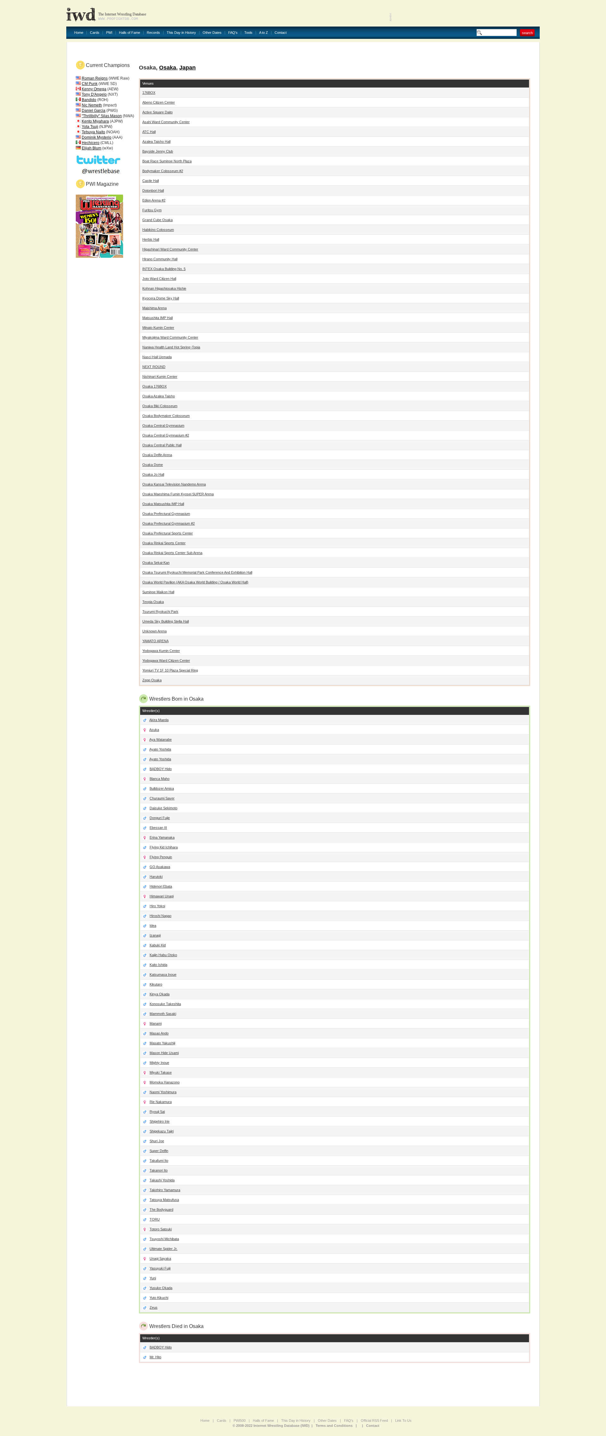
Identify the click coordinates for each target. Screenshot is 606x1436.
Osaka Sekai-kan (155, 562)
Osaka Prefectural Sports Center (167, 533)
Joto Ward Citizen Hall (159, 279)
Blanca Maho (159, 779)
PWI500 (240, 1420)
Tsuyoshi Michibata (164, 1239)
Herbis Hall (150, 239)
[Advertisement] (466, 12)
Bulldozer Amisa (162, 788)
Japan (187, 67)
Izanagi (155, 935)
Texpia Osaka (153, 602)
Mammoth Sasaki (163, 1014)
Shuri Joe (157, 1141)
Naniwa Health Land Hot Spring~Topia (171, 347)
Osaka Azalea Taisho (158, 396)
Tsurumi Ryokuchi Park (160, 611)
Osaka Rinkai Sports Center (164, 543)
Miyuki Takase (161, 1072)
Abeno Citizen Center (158, 102)
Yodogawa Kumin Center (161, 651)
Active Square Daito (157, 112)
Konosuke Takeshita (165, 1004)
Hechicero (90, 143)
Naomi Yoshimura (163, 1092)
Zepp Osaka (152, 680)
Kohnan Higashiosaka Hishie (164, 288)
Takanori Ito (159, 1170)
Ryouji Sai (157, 1111)
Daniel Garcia (93, 110)
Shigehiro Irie (159, 1121)
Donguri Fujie (160, 818)
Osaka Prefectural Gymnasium (166, 514)
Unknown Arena (154, 631)
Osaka (167, 67)
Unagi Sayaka (160, 1258)
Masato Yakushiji (162, 1043)
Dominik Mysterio (96, 137)
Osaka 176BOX (154, 386)
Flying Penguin (161, 857)
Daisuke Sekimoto (163, 808)
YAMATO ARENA (155, 641)
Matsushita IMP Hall (157, 318)
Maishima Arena (154, 308)
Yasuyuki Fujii (160, 1268)
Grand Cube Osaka (157, 220)
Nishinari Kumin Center (159, 376)
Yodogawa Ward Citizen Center (166, 660)
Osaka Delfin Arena (157, 455)
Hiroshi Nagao (160, 916)
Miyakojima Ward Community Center (170, 337)
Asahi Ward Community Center (166, 122)
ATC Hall (149, 132)
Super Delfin (159, 1151)
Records (153, 32)
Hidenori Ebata (161, 886)
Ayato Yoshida (160, 749)
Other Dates (212, 32)
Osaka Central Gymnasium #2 (165, 435)
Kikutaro (156, 984)
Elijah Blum (91, 148)
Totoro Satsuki (161, 1229)
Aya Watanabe (160, 739)
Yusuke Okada (161, 1288)
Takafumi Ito (159, 1160)
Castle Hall (150, 181)
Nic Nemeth (92, 105)
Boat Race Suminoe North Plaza (167, 161)
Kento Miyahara (95, 121)
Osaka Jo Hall (153, 474)
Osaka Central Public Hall (161, 445)
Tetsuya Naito (93, 132)
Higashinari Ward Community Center (170, 249)
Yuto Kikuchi (159, 1298)
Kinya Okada (159, 994)
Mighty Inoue (159, 1063)
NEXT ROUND (153, 367)
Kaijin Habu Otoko (163, 955)
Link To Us (403, 1420)
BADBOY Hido (161, 769)
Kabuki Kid (158, 945)
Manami (156, 1023)
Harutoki (156, 876)
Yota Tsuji (90, 126)
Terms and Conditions (334, 1425)
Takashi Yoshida (162, 1180)
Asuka (154, 730)
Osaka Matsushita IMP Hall (163, 504)
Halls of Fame (129, 32)
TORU (155, 1219)
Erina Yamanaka (162, 837)
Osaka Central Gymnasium (163, 425)
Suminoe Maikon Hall (158, 592)
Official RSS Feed (374, 1420)
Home (78, 32)
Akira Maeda (159, 720)
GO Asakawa (160, 867)
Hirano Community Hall (159, 259)
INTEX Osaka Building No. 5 (164, 269)
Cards (94, 32)
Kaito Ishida (158, 965)
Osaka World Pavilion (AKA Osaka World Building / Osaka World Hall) (195, 582)
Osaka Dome (152, 465)
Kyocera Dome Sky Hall (160, 298)
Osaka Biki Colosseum (159, 406)
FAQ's (233, 32)
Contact (281, 32)
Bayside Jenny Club (157, 151)
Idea (153, 925)
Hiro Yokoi (157, 906)
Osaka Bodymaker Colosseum (166, 416)
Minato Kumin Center (158, 327)
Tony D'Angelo (94, 94)
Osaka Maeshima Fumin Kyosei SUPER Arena (178, 494)
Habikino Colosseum (158, 230)
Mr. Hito (155, 1357)
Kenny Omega (94, 89)
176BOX (148, 92)
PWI (109, 32)
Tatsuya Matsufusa (164, 1200)
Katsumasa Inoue (163, 974)
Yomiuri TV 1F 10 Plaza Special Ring (170, 670)
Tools (248, 32)
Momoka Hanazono (165, 1082)
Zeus (153, 1307)
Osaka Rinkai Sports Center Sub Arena (172, 553)
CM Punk (90, 83)
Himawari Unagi (162, 896)
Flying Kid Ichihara (164, 847)
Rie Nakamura (161, 1102)
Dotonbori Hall (153, 190)
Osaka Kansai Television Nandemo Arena (174, 484)
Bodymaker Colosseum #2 (162, 171)
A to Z (263, 32)
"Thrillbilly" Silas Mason (102, 116)
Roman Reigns (95, 78)
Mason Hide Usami (164, 1053)
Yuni (153, 1278)
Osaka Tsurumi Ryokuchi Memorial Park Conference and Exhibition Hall (197, 572)
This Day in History (181, 32)
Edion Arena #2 (153, 200)
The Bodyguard (161, 1209)
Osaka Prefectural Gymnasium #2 (168, 523)
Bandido (89, 100)
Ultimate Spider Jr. (163, 1249)
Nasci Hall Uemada (157, 357)
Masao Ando (159, 1033)
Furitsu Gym (152, 210)
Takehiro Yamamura (165, 1190)
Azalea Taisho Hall (156, 141)
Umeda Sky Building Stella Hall (165, 621)
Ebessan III (158, 828)
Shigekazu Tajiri (162, 1131)
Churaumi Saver (162, 798)
